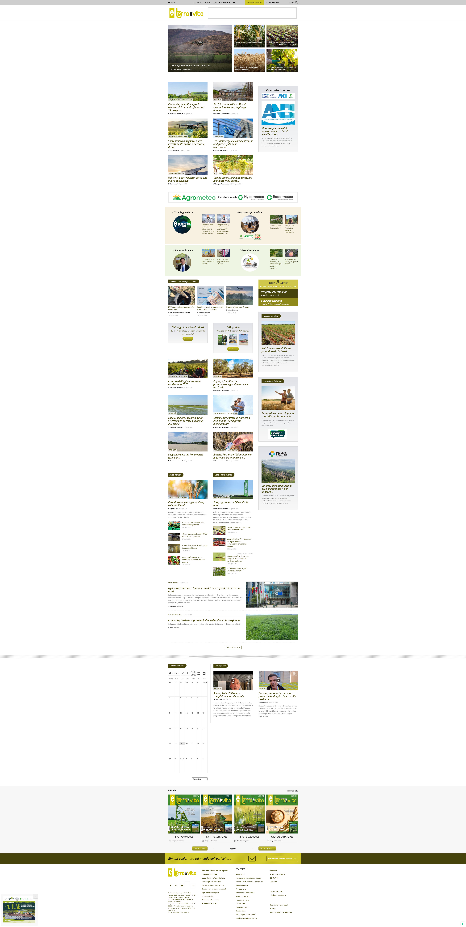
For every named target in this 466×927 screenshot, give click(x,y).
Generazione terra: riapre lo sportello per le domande (278, 415)
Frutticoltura (241, 889)
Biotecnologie (207, 896)
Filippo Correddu (185, 312)
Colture (222, 878)
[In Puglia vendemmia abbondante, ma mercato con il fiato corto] (282, 60)
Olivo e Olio (240, 903)
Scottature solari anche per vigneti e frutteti (291, 261)
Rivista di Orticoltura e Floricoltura (249, 882)
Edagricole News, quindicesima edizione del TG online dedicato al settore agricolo (223, 229)
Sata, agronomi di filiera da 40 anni (231, 504)
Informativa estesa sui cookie (281, 912)
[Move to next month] (188, 673)
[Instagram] (176, 885)
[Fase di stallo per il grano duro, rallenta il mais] (188, 489)
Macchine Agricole (243, 896)
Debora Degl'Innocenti (221, 150)
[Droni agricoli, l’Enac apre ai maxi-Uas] (200, 48)
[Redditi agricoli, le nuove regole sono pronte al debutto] (210, 295)
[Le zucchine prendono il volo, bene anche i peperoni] (174, 525)
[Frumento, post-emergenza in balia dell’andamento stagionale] (272, 633)
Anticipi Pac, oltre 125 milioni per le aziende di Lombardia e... (232, 456)
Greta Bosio (173, 184)
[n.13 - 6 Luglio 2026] (249, 814)
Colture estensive (174, 615)
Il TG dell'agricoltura (182, 212)
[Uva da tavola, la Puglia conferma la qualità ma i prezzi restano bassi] (233, 165)
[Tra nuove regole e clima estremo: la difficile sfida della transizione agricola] (233, 128)
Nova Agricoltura (242, 900)
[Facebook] (170, 885)
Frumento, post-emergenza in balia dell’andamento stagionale (204, 620)
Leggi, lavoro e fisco (176, 173)
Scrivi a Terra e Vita (277, 874)
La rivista (197, 2)
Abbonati (273, 871)
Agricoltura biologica (210, 892)
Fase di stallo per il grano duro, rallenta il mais (186, 504)
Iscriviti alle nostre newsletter (282, 858)
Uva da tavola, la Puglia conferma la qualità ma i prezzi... (232, 179)
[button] (294, 3)
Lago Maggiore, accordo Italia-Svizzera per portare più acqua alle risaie (185, 421)
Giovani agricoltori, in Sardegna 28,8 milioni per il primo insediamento (231, 421)
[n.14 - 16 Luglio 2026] (217, 814)
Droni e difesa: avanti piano (238, 307)
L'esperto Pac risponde (274, 292)
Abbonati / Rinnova (254, 2)
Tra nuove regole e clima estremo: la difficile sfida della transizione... (233, 144)
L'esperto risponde (271, 300)
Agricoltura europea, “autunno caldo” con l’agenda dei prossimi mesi (204, 589)
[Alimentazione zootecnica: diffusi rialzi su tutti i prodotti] (174, 537)
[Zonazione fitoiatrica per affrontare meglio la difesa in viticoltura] (276, 253)
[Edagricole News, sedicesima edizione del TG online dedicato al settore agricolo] (208, 218)
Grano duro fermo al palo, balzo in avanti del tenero (194, 546)
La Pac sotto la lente (182, 250)
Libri (233, 2)
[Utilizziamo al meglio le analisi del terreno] (181, 295)
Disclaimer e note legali (279, 905)
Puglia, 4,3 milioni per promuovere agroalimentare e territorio (230, 384)
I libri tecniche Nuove (278, 895)
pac (278, 295)
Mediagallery (220, 665)
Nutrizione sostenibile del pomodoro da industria (276, 350)
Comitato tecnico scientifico (246, 918)
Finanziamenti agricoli (219, 871)
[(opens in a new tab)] (188, 128)
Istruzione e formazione (249, 212)
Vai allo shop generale (267, 848)
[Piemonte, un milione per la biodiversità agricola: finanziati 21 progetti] (188, 91)
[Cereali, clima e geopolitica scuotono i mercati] (249, 35)
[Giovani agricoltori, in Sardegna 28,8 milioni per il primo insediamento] (233, 405)
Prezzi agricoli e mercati (178, 498)
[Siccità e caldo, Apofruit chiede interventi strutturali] (219, 530)
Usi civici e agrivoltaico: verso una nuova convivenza (187, 179)
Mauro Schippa (174, 312)
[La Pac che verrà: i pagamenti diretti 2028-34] (223, 253)
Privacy (272, 908)
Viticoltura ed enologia (178, 136)
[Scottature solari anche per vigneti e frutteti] (291, 253)
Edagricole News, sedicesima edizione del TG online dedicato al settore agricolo (208, 229)
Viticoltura (218, 173)
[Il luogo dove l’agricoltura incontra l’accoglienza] (291, 219)
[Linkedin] (182, 885)
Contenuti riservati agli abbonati (182, 281)
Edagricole (223, 2)
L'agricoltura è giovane (272, 381)
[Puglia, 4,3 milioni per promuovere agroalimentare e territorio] (233, 368)
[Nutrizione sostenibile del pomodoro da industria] (278, 333)
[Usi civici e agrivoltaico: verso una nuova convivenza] (188, 165)
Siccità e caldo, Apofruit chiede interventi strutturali (239, 528)
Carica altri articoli (232, 647)
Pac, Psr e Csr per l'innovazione (180, 100)
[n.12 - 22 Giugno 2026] (282, 814)
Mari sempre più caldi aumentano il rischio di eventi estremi (275, 131)
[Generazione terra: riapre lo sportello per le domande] (278, 398)
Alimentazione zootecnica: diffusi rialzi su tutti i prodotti (194, 535)
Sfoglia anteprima (178, 841)
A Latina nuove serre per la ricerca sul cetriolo (237, 569)
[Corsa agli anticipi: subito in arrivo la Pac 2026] (208, 253)
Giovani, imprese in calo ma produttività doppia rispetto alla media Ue (277, 696)
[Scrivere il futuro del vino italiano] (276, 219)
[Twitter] (187, 884)
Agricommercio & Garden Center (249, 878)
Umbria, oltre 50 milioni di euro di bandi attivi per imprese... (277, 488)
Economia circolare (209, 903)
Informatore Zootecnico (245, 893)
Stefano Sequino (175, 150)
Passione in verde (243, 907)
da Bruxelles (218, 136)
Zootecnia (206, 889)
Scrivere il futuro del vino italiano (275, 227)
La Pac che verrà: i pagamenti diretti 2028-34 (223, 261)
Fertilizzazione (208, 885)
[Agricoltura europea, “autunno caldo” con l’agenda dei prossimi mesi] (272, 601)
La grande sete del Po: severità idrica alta (185, 456)
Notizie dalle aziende (223, 474)
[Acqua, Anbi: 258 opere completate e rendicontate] (233, 680)
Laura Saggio (219, 699)
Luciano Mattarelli (204, 312)
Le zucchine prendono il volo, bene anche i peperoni (193, 523)
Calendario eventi (176, 665)
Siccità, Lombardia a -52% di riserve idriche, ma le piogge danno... (229, 107)
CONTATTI (206, 2)
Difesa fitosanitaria (250, 250)
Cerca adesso (188, 339)
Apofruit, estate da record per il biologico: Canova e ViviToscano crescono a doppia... (239, 542)
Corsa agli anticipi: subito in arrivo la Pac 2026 (208, 261)
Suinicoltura (240, 911)
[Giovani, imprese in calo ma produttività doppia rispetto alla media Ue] (278, 680)
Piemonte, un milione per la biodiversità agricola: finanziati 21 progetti (186, 107)
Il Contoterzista (242, 885)
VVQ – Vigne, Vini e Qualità (246, 914)
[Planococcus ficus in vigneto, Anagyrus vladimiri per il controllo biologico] (219, 557)
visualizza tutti (292, 791)
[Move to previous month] (183, 673)
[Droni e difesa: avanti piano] (239, 295)
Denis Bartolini (174, 627)
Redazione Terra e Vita (176, 114)
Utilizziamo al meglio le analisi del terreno (181, 308)
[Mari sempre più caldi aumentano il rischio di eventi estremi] (278, 113)
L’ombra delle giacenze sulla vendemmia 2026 (184, 382)
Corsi (215, 2)
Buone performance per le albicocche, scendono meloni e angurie (193, 559)
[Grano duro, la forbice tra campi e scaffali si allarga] (249, 60)
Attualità (217, 100)
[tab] (198, 673)
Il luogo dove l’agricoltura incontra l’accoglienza (289, 229)
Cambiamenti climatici (210, 900)
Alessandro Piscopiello (221, 509)
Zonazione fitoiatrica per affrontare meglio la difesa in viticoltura (275, 263)
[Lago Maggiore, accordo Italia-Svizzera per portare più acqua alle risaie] (188, 405)
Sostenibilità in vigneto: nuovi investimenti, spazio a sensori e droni (186, 144)
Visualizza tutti (233, 349)
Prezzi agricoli (175, 474)
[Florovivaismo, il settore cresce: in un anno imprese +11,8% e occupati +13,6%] (282, 35)
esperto (278, 304)
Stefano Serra (174, 509)
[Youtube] (193, 885)
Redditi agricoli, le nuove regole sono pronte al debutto (210, 308)
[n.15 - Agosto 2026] (184, 814)
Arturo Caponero (177, 69)
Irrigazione (219, 885)
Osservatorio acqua (278, 90)
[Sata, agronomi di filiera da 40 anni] (233, 489)
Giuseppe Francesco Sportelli (223, 184)
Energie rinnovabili (219, 889)
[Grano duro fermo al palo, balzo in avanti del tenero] (174, 548)
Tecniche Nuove (276, 891)
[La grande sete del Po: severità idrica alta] (188, 441)
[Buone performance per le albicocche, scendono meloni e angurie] (174, 560)
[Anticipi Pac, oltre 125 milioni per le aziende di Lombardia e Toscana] (233, 441)
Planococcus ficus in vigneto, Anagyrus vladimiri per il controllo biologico (238, 558)
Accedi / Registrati (273, 2)
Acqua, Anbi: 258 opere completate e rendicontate (228, 694)
